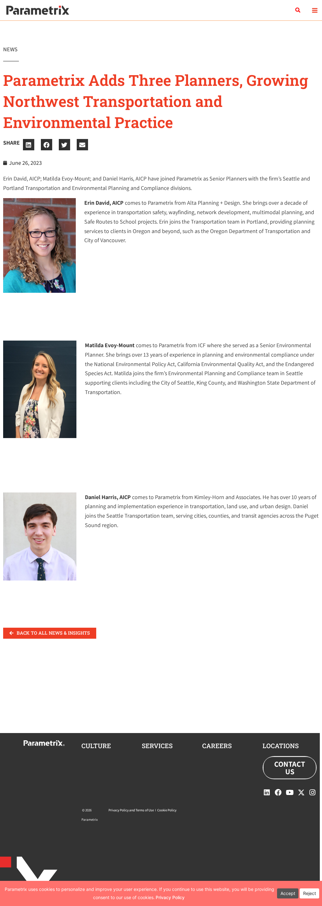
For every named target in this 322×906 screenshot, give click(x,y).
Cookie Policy (166, 810)
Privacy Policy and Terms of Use (131, 810)
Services (157, 746)
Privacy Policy (170, 897)
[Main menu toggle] (314, 10)
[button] (298, 10)
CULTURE (96, 746)
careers (217, 746)
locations (281, 746)
